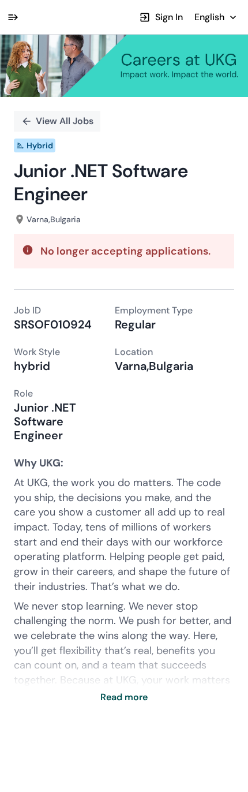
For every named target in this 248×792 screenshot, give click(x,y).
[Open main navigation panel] (12, 17)
